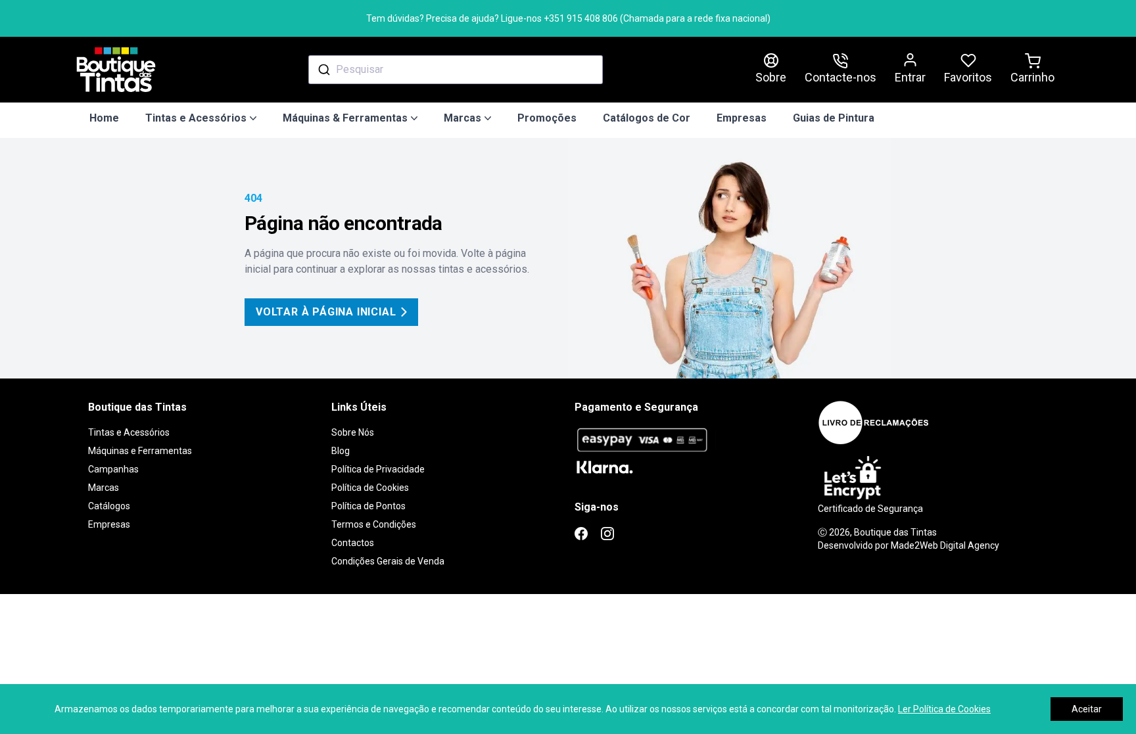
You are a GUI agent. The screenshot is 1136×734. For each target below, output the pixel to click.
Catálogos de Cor (646, 118)
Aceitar (1087, 709)
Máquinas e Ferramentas (140, 451)
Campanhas (113, 469)
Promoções (547, 118)
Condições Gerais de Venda (387, 561)
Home (104, 118)
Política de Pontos (368, 506)
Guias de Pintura (833, 118)
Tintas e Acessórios (129, 432)
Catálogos (109, 506)
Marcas (103, 487)
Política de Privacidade (378, 469)
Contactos (352, 543)
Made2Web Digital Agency (945, 545)
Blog (340, 451)
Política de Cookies (370, 487)
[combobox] (455, 69)
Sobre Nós (352, 432)
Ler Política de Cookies (944, 709)
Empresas (742, 118)
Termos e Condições (373, 524)
